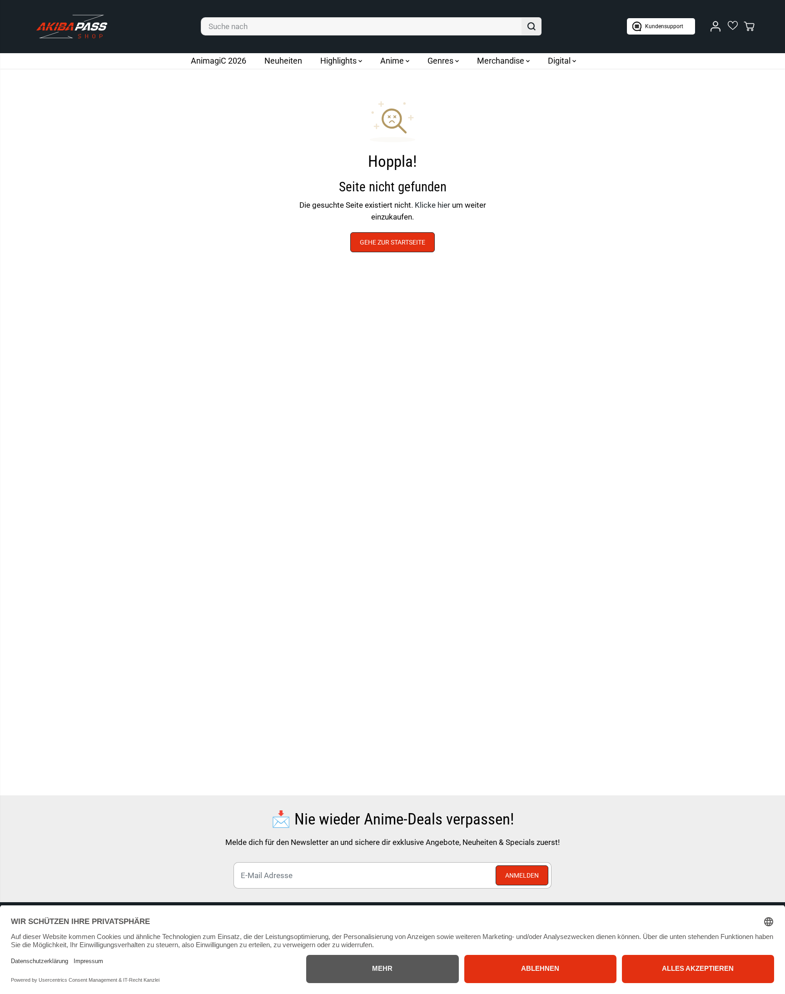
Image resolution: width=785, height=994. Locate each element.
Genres (441, 60)
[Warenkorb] (749, 26)
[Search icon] (532, 26)
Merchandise (501, 60)
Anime (393, 60)
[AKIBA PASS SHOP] (71, 27)
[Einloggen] (715, 26)
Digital (560, 60)
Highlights (339, 60)
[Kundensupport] (661, 26)
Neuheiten (283, 60)
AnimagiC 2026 (218, 60)
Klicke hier (432, 205)
